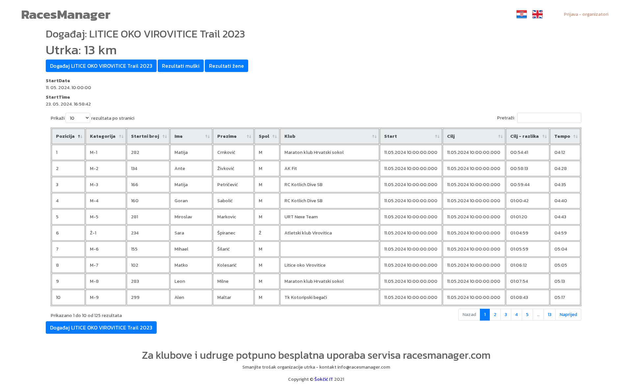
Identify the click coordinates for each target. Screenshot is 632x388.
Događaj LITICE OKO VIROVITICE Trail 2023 (101, 66)
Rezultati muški (180, 66)
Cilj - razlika (524, 136)
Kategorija (103, 136)
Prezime (227, 136)
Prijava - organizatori (586, 14)
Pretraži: (506, 117)
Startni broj (145, 136)
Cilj (451, 136)
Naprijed (568, 314)
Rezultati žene (226, 66)
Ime (178, 136)
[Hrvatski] (522, 14)
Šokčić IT (323, 379)
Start (390, 136)
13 (549, 314)
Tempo (562, 136)
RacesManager (66, 14)
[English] (537, 14)
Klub (289, 136)
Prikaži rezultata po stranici (92, 118)
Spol (264, 136)
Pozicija (65, 136)
